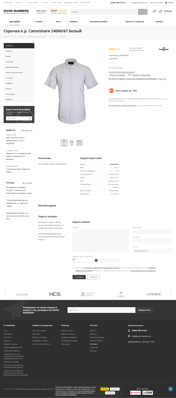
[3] (114, 49)
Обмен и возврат (39, 337)
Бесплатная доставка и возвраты (122, 72)
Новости (7, 340)
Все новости (26, 130)
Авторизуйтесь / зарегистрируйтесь (123, 105)
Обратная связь (68, 334)
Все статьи (27, 183)
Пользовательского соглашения (143, 271)
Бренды (93, 350)
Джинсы (93, 334)
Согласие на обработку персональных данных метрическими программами (16, 372)
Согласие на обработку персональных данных (102, 268)
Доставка (36, 334)
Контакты (8, 337)
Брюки (92, 330)
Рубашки (93, 344)
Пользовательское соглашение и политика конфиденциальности (14, 356)
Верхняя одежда (97, 337)
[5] (119, 49)
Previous (5, 294)
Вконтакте (170, 388)
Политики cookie (88, 391)
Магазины (8, 334)
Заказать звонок (156, 2)
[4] (117, 49)
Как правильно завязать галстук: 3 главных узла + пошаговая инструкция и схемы (19, 190)
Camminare (114, 164)
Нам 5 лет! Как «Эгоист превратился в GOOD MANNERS (15, 141)
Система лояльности (41, 344)
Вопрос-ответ (67, 330)
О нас (6, 330)
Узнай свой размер (69, 340)
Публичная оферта (12, 350)
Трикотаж (94, 347)
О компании (9, 325)
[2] (112, 49)
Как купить (65, 344)
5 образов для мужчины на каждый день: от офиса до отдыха (17, 203)
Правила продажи (69, 337)
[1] (110, 49)
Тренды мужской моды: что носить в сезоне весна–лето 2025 (17, 216)
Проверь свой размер (141, 75)
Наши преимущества (13, 347)
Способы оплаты (39, 330)
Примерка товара (40, 340)
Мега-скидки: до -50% (126, 90)
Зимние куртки (96, 340)
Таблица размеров (117, 75)
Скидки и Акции (10, 344)
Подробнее (162, 79)
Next (170, 294)
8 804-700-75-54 (139, 330)
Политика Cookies (11, 361)
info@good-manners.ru (139, 3)
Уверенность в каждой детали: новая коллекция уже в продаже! (18, 156)
